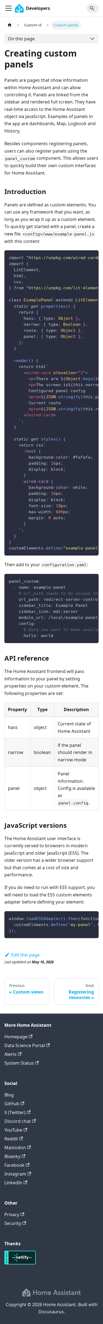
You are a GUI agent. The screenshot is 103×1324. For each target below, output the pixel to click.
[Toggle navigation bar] (8, 8)
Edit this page (25, 955)
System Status (19, 1063)
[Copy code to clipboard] (91, 257)
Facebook (14, 1165)
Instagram (15, 1174)
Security (12, 1223)
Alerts (10, 1054)
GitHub (11, 1104)
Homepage (15, 1037)
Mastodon (15, 1148)
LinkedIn (13, 1183)
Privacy (11, 1214)
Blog (9, 1095)
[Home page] (9, 25)
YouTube (13, 1130)
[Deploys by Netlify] (20, 1263)
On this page (21, 39)
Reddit (11, 1139)
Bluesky (12, 1156)
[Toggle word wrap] (82, 257)
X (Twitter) (15, 1112)
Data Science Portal (24, 1045)
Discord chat (17, 1121)
